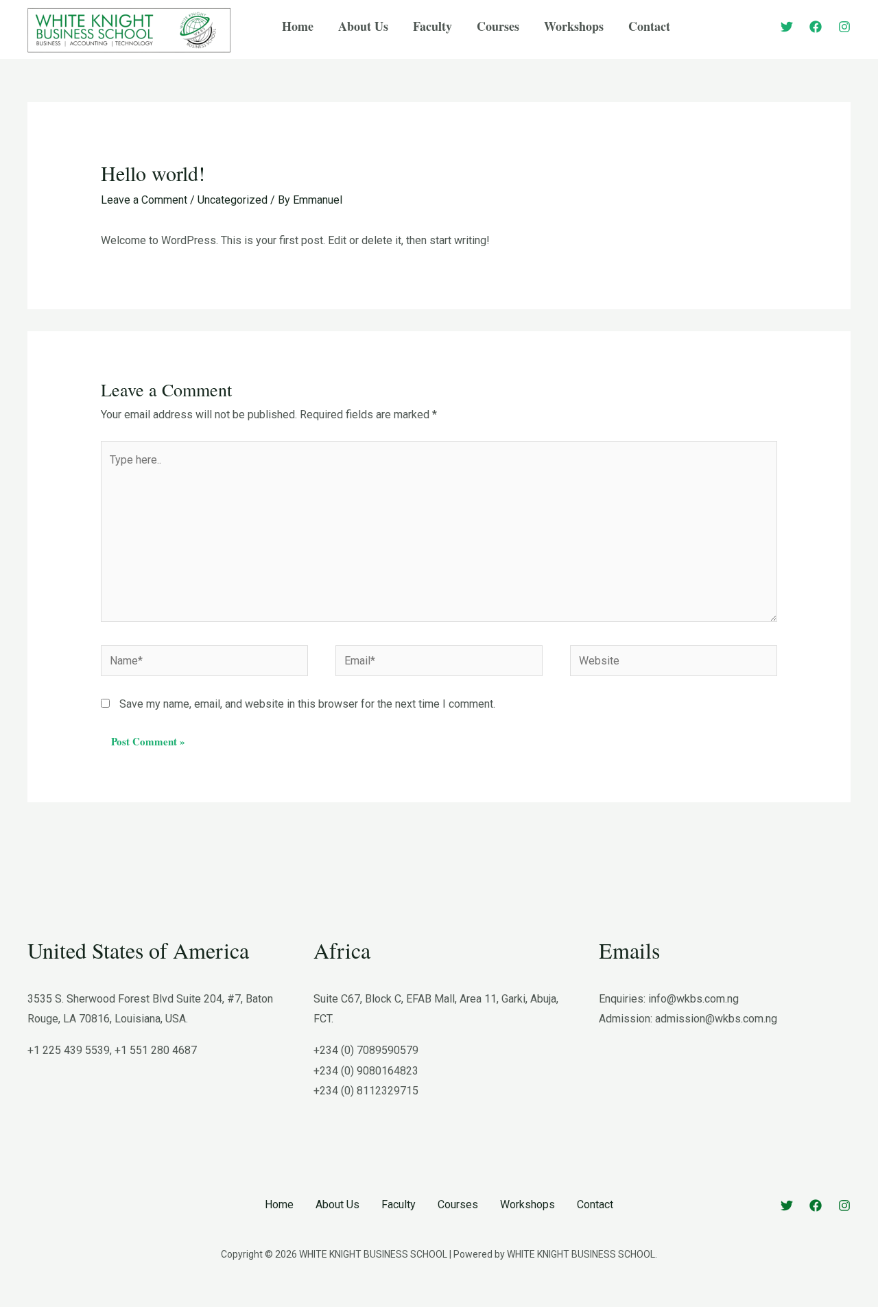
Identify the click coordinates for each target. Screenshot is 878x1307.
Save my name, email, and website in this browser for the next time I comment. (307, 703)
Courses (458, 1204)
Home (279, 1204)
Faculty (398, 1204)
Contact (595, 1204)
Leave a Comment (144, 199)
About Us (337, 1204)
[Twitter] (787, 27)
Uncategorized (233, 199)
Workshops (527, 1204)
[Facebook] (815, 27)
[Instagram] (844, 27)
